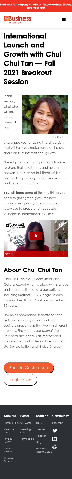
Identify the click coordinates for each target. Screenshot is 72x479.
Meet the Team (9, 431)
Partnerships (27, 438)
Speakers (41, 429)
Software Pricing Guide (44, 450)
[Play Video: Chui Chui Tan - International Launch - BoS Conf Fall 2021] (36, 236)
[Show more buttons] (64, 254)
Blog (38, 442)
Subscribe (57, 422)
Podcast (41, 435)
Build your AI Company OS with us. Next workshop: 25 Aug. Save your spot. (36, 6)
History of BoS (11, 422)
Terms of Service (8, 450)
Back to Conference (28, 367)
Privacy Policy (8, 440)
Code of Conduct (9, 459)
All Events (25, 422)
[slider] (35, 254)
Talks (39, 422)
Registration (20, 379)
